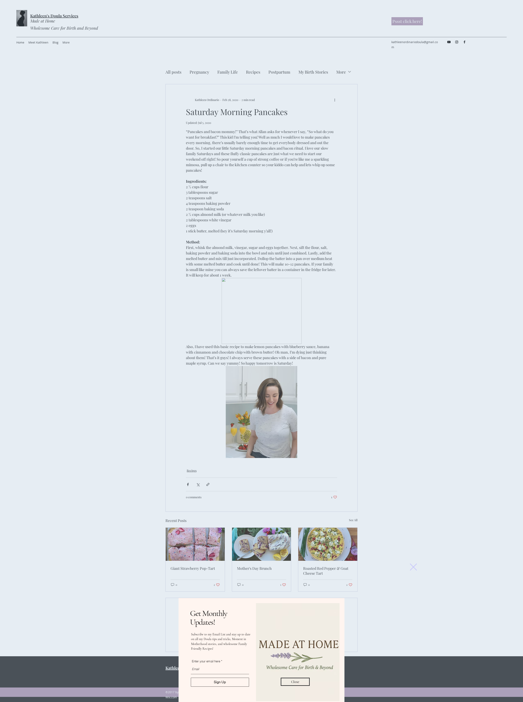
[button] (413, 567)
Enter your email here (206, 661)
